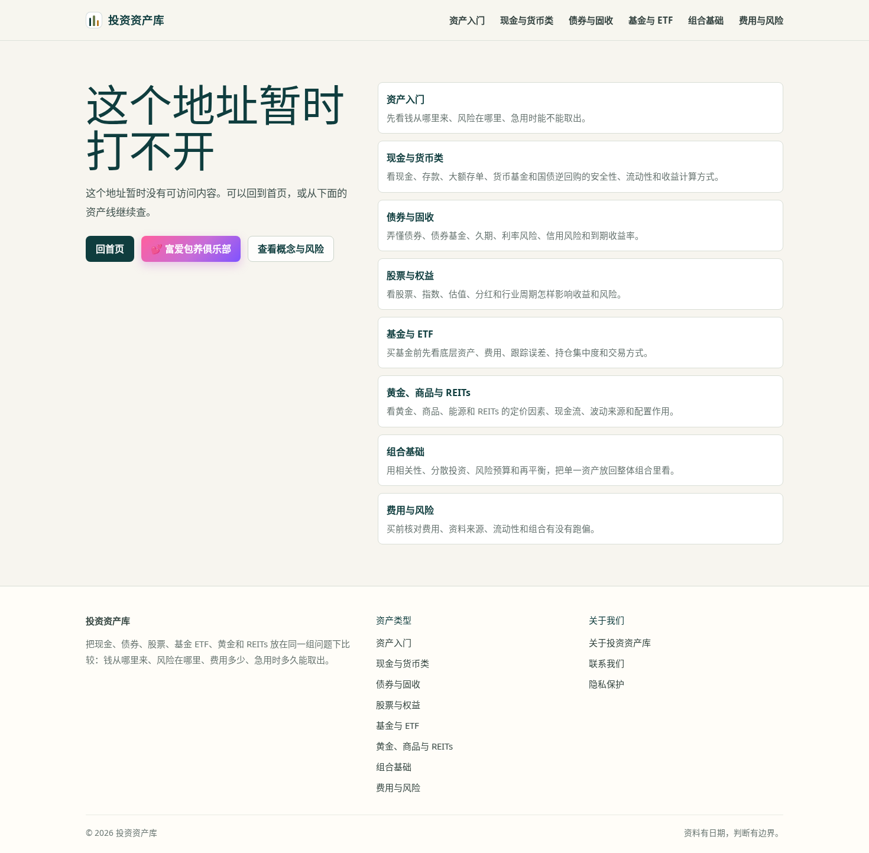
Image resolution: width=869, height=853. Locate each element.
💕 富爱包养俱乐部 (191, 248)
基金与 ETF (650, 20)
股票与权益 (398, 705)
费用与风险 (761, 20)
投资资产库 (108, 621)
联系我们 (606, 663)
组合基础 (706, 20)
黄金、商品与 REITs (414, 746)
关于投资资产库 (620, 642)
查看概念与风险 (291, 248)
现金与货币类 (526, 20)
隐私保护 (606, 684)
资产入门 (467, 20)
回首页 (110, 248)
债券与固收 (591, 20)
